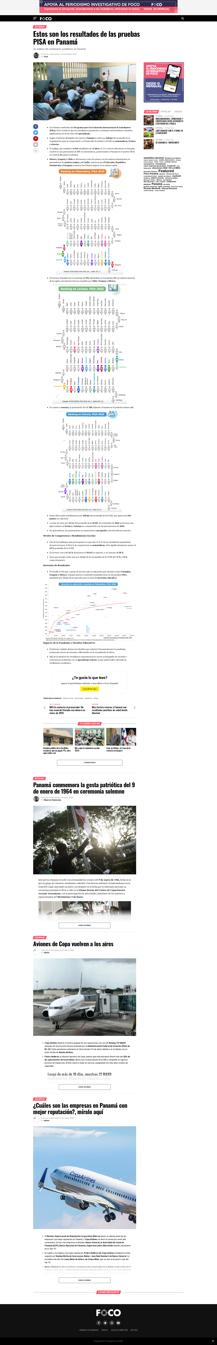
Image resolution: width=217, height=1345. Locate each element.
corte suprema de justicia (155, 166)
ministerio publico (171, 178)
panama (147, 184)
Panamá (157, 184)
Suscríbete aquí (90, 689)
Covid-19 (171, 166)
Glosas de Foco (172, 174)
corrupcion (160, 164)
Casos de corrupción (119, 1330)
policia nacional (150, 186)
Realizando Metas (177, 186)
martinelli (176, 176)
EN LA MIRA (174, 168)
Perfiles (104, 1330)
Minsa (159, 180)
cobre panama (148, 162)
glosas (162, 174)
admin (46, 953)
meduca (89, 698)
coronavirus (149, 164)
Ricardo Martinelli (152, 188)
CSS (178, 166)
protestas (166, 186)
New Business (149, 182)
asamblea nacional (154, 158)
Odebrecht (171, 182)
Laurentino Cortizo (150, 176)
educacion (68, 698)
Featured (79, 698)
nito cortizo (161, 182)
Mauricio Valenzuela (52, 800)
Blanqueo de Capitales (173, 158)
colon (156, 162)
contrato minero (170, 162)
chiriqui (178, 160)
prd (160, 186)
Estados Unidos (150, 172)
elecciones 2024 (160, 168)
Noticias (134, 1330)
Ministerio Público (150, 180)
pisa (96, 698)
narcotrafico (167, 180)
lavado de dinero (164, 176)
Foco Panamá (151, 174)
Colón (161, 162)
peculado (166, 184)
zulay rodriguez (160, 190)
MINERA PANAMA (157, 178)
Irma (46, 57)
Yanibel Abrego (149, 190)
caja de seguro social (151, 160)
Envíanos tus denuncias (88, 1330)
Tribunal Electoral (169, 188)
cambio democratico (167, 160)
